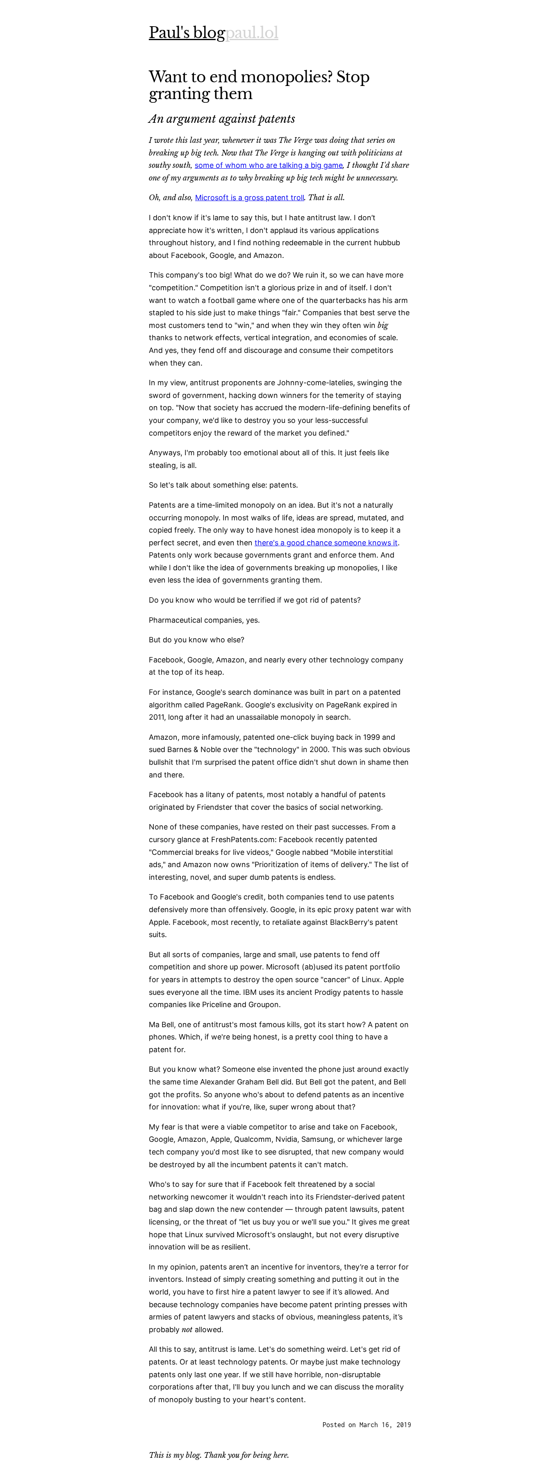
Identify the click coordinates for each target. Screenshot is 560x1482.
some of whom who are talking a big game (269, 165)
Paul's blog (187, 33)
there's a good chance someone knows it (326, 542)
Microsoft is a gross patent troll (249, 197)
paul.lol (251, 33)
